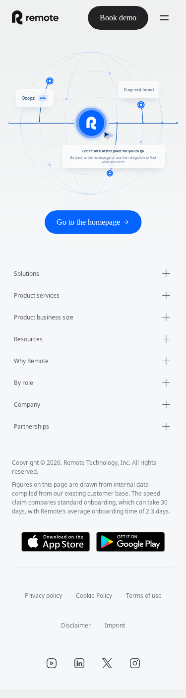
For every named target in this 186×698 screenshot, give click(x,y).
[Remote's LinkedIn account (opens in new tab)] (79, 672)
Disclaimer (76, 634)
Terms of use (147, 604)
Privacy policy (39, 604)
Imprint (115, 634)
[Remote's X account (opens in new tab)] (107, 672)
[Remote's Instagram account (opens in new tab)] (135, 672)
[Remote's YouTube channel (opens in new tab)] (52, 672)
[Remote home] (35, 17)
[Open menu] (164, 18)
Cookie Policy (93, 604)
